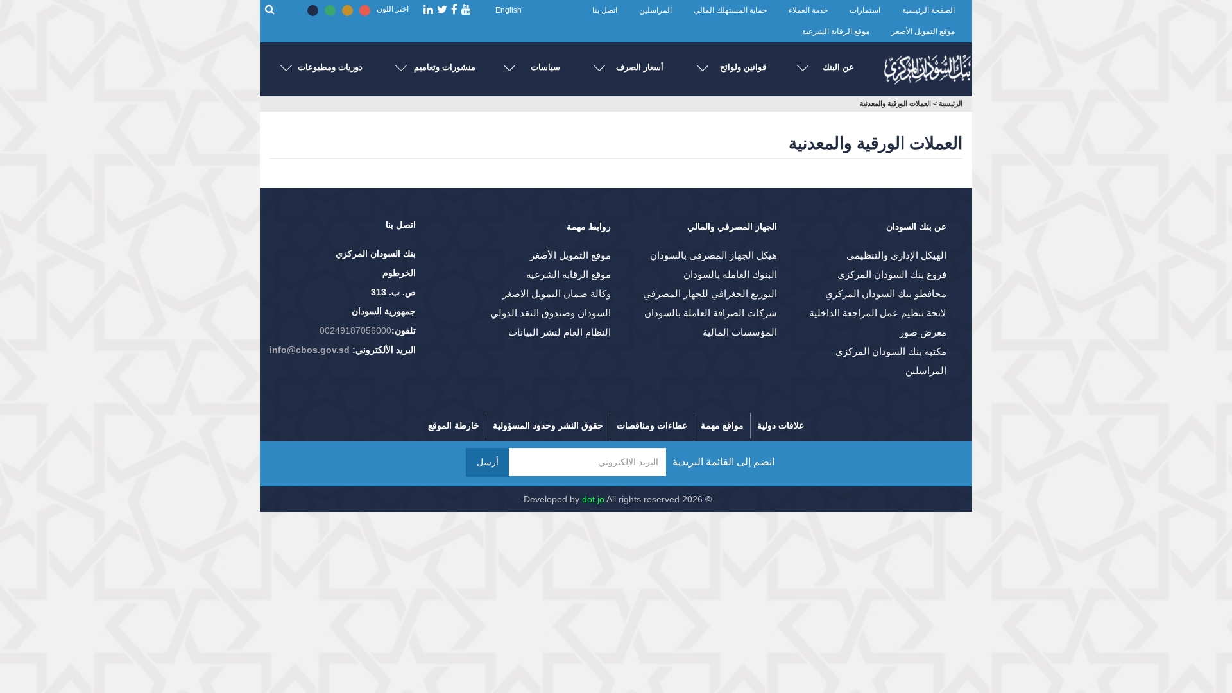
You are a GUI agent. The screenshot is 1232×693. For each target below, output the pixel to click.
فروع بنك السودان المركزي (891, 274)
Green (330, 10)
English (508, 10)
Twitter (442, 10)
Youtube (466, 10)
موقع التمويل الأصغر (923, 31)
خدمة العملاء (808, 10)
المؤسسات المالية (740, 332)
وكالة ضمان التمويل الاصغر (556, 293)
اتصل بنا (604, 10)
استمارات (865, 10)
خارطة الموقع (453, 425)
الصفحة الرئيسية (928, 10)
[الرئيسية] (927, 66)
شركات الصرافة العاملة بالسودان (710, 312)
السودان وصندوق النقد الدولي (550, 312)
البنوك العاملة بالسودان (730, 274)
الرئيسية (951, 103)
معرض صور (923, 332)
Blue (312, 10)
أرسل (488, 462)
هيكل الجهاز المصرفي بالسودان (713, 255)
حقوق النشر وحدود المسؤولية (548, 425)
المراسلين (655, 10)
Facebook (454, 10)
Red (364, 10)
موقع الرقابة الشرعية (835, 31)
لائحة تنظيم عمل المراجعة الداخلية (877, 312)
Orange (347, 10)
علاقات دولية (780, 425)
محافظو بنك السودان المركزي (885, 293)
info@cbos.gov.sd (310, 350)
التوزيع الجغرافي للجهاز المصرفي (710, 293)
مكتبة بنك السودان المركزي (890, 351)
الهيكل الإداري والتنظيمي (896, 255)
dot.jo (593, 499)
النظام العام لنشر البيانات (559, 332)
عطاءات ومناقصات (652, 425)
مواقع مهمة (722, 425)
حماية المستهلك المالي (730, 10)
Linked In (428, 10)
